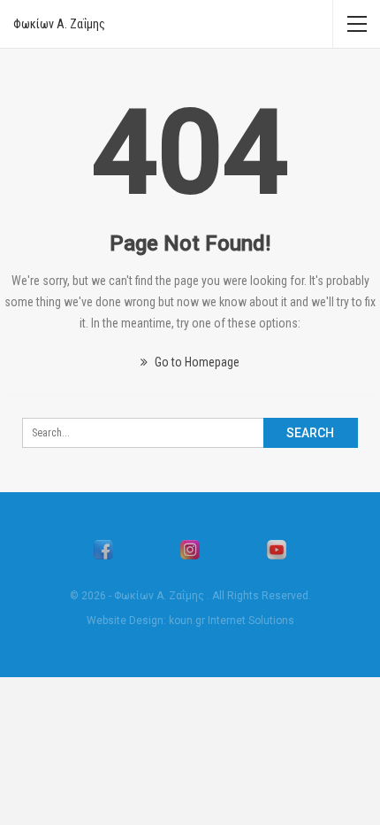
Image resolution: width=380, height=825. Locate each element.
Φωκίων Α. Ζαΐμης (59, 24)
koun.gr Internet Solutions (231, 620)
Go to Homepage (195, 362)
